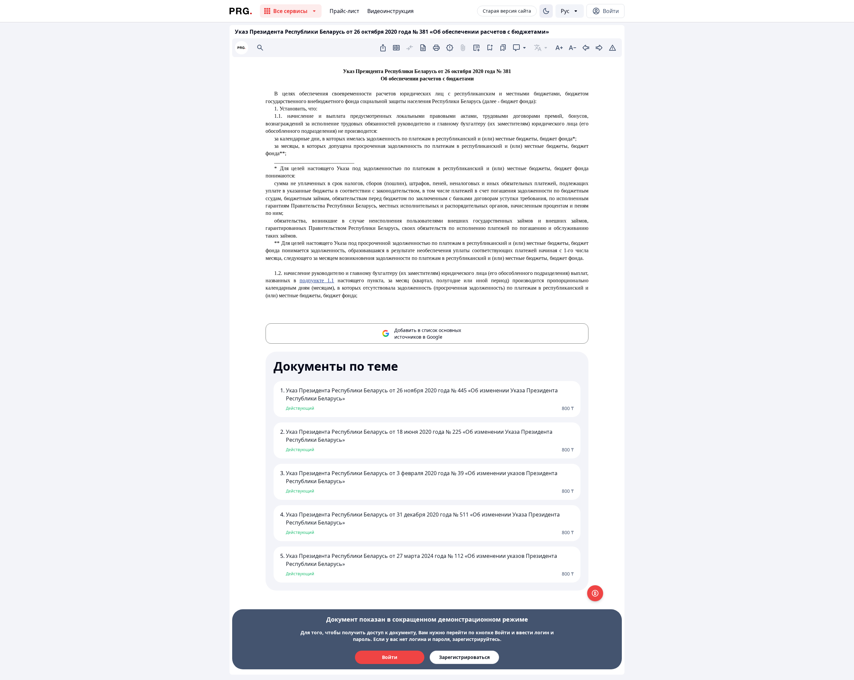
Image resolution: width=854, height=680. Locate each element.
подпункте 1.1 (317, 280)
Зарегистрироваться (464, 657)
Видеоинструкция (390, 11)
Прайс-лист (344, 11)
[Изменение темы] (546, 11)
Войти (389, 657)
